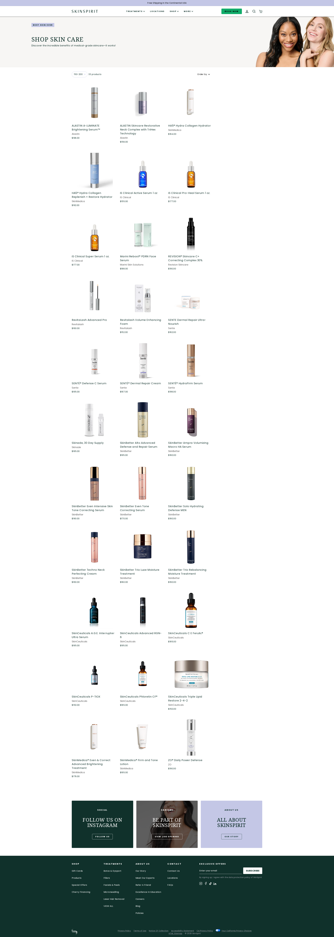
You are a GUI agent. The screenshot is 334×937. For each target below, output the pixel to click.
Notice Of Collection (158, 931)
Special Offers (79, 884)
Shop (173, 11)
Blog (138, 906)
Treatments (134, 11)
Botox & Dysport (112, 870)
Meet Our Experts (145, 877)
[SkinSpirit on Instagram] (200, 884)
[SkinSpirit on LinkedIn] (215, 884)
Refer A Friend (143, 884)
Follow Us (102, 836)
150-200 (78, 74)
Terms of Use (139, 931)
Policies (140, 913)
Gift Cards (77, 870)
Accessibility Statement (182, 931)
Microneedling (111, 892)
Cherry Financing (81, 892)
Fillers (107, 877)
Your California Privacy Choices (237, 930)
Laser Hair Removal (114, 899)
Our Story (232, 836)
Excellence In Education (148, 892)
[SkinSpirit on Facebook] (205, 884)
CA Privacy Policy (205, 931)
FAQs (170, 884)
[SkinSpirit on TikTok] (210, 884)
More (187, 11)
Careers (140, 899)
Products (77, 877)
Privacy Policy (124, 931)
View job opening (167, 836)
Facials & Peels (112, 884)
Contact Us (173, 870)
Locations (157, 11)
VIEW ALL (108, 906)
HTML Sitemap (175, 933)
